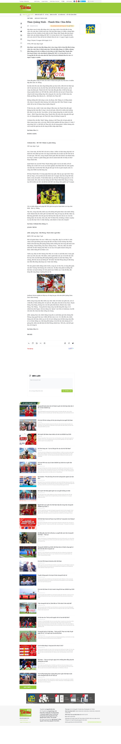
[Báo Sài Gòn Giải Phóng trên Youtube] (76, 1)
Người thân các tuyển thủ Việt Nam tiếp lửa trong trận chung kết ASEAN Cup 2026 (55, 505)
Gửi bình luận (68, 391)
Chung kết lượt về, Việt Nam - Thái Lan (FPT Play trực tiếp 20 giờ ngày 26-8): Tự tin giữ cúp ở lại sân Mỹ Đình (55, 632)
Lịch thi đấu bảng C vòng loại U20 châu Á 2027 (50, 645)
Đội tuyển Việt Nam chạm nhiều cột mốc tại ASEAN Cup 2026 (54, 434)
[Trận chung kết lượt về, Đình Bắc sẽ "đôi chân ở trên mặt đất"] (28, 608)
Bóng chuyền (53, 14)
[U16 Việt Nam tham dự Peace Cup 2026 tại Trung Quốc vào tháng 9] (28, 523)
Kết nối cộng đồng (71, 14)
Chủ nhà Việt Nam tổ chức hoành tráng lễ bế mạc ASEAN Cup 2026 (56, 589)
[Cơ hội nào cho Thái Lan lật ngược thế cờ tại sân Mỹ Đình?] (28, 622)
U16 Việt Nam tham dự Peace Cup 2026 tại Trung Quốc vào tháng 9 (56, 519)
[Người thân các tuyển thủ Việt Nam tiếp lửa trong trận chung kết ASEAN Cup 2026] (28, 509)
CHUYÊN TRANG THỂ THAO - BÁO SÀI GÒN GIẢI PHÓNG (25, 8)
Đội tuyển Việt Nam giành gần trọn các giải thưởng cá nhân (54, 490)
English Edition (45, 1)
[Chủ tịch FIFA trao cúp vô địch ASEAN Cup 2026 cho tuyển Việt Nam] (28, 467)
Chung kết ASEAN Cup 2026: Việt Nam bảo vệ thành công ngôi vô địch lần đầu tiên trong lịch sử (55, 547)
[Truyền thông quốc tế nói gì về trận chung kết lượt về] (28, 580)
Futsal (47, 14)
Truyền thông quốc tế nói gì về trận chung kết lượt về (52, 575)
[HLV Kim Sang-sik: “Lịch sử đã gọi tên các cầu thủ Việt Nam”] (28, 453)
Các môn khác (61, 14)
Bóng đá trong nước (28, 14)
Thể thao (30, 18)
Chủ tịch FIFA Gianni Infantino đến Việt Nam (50, 561)
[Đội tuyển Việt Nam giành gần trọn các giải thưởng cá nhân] (28, 495)
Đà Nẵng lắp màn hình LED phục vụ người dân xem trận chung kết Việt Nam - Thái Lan (56, 533)
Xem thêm (27, 687)
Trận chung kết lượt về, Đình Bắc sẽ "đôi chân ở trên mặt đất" (55, 603)
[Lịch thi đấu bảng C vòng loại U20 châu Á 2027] (28, 650)
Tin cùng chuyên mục (29, 403)
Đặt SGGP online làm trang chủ (94, 722)
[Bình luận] (21, 47)
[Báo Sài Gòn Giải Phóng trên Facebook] (74, 1)
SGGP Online (37, 1)
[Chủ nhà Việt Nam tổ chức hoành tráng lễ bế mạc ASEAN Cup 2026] (28, 594)
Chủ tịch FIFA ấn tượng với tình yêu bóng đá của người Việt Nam (55, 420)
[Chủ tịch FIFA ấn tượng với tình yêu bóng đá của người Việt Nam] (28, 425)
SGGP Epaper (69, 1)
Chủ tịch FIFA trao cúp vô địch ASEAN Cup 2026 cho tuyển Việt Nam (55, 463)
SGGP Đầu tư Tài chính (54, 1)
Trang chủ (21, 14)
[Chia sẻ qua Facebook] (21, 27)
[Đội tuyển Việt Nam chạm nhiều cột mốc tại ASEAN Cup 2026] (28, 439)
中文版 (62, 1)
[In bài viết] (21, 39)
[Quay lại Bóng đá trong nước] (21, 51)
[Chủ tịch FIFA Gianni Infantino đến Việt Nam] (28, 566)
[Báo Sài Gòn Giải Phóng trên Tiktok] (79, 1)
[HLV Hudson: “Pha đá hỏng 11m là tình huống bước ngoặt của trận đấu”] (28, 481)
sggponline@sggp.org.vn (25, 722)
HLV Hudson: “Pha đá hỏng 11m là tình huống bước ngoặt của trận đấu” (56, 477)
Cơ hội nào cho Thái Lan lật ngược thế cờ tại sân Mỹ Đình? (54, 617)
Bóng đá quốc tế (39, 14)
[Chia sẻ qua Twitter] (21, 31)
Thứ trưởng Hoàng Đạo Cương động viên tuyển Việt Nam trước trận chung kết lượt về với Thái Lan (55, 674)
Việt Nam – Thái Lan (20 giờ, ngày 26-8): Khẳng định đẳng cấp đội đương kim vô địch (56, 660)
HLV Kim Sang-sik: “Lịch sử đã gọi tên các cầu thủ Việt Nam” (54, 448)
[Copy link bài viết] (21, 43)
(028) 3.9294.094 (24, 720)
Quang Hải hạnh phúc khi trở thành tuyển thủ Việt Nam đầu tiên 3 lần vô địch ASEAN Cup (56, 406)
